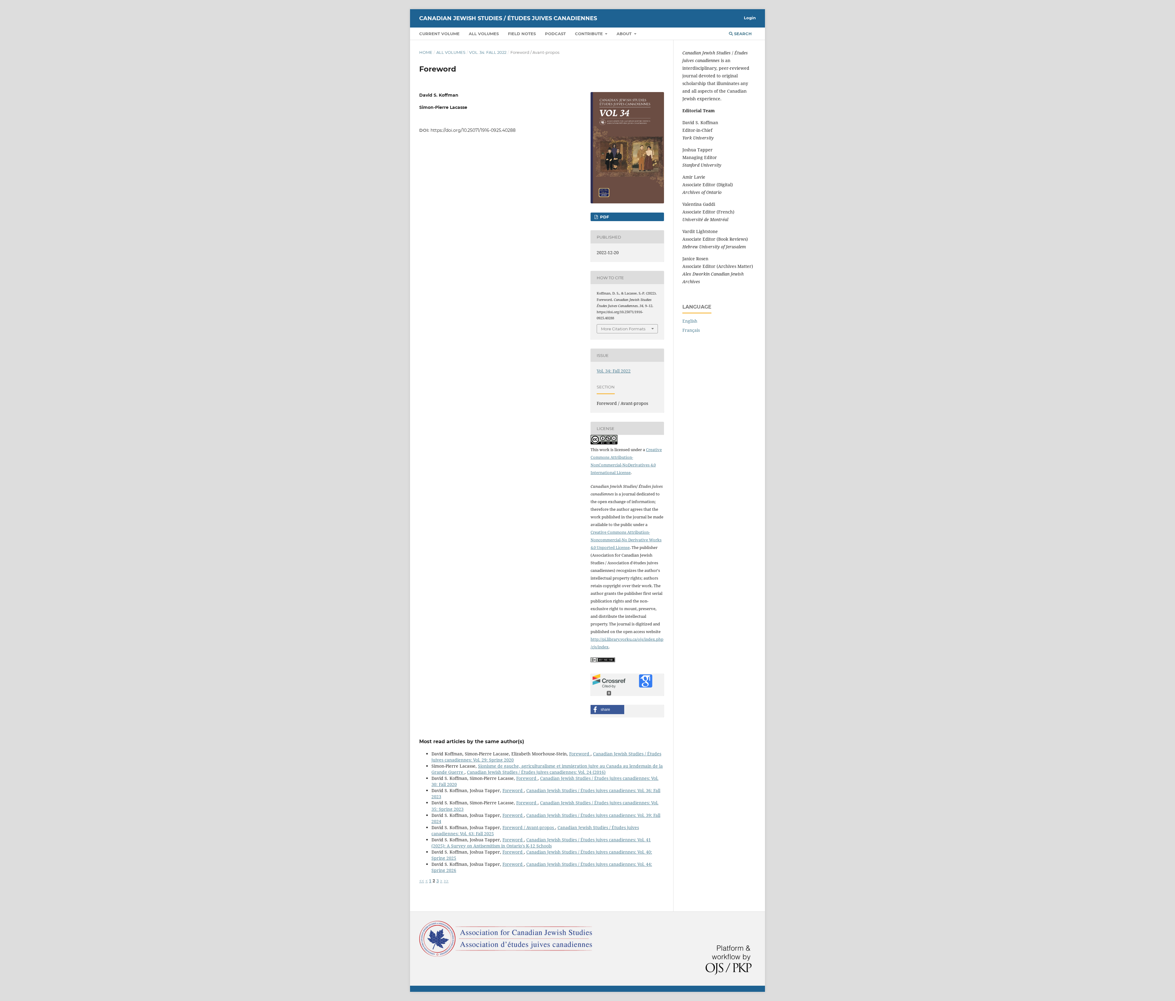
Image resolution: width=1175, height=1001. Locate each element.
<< (421, 881)
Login (750, 17)
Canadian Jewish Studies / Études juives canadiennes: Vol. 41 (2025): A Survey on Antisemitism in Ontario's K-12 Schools (541, 843)
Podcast (555, 33)
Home (425, 52)
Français (691, 330)
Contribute (589, 33)
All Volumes (484, 33)
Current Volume (439, 33)
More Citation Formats (623, 328)
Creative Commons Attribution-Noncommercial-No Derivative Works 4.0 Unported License (626, 539)
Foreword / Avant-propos (528, 827)
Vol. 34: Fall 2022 (487, 52)
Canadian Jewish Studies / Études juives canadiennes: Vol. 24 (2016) (536, 772)
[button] (607, 709)
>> (446, 881)
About (625, 33)
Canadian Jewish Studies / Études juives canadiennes (508, 18)
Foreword (580, 754)
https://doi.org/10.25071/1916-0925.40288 (473, 130)
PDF (604, 216)
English (689, 321)
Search (742, 33)
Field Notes (522, 33)
